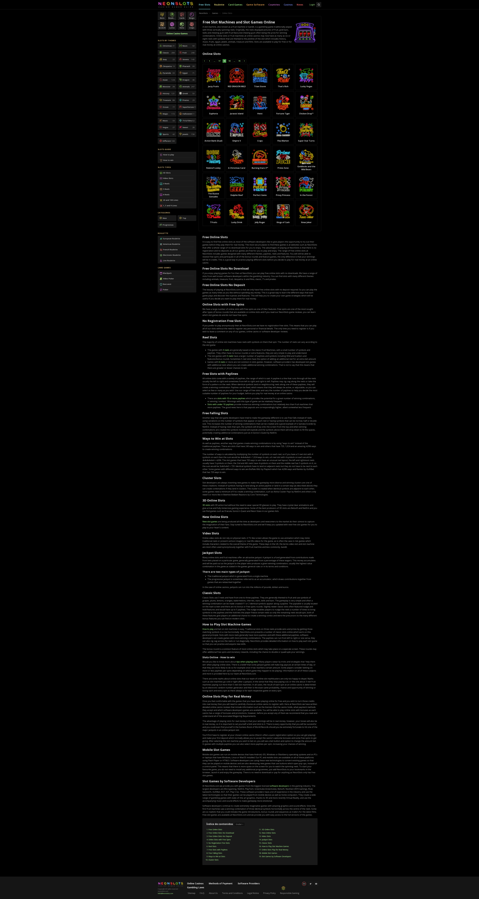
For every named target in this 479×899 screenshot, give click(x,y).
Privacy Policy (269, 893)
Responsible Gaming (289, 893)
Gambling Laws (195, 887)
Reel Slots (212, 846)
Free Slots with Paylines (218, 850)
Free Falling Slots (215, 853)
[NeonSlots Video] (316, 885)
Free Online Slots (215, 829)
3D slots (206, 505)
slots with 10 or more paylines (231, 398)
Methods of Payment (221, 883)
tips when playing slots (247, 661)
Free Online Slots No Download (221, 833)
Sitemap (191, 893)
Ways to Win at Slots (216, 856)
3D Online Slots (268, 829)
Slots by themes (167, 40)
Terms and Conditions (232, 893)
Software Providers (249, 883)
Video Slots (266, 836)
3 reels (226, 350)
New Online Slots (269, 833)
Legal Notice (253, 893)
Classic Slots (267, 843)
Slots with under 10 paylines (220, 404)
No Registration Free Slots (219, 843)
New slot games (209, 521)
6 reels (222, 362)
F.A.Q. (202, 893)
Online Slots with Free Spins (219, 839)
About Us (213, 893)
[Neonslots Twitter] (311, 885)
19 (229, 61)
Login (312, 4)
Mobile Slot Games (269, 853)
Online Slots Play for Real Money (275, 850)
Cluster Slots (213, 860)
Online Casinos (195, 883)
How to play (208, 629)
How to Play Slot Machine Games (275, 846)
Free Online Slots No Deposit (220, 836)
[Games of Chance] (178, 4)
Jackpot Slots (267, 839)
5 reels (230, 356)
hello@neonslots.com (165, 893)
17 (219, 61)
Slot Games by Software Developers (276, 856)
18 (224, 61)
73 (239, 61)
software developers (279, 786)
